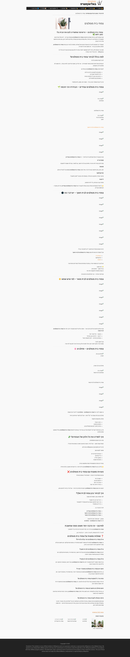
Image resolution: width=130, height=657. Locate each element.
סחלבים (85, 621)
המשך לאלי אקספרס (98, 612)
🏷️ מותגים (64, 8)
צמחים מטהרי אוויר (97, 628)
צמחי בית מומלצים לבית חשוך (95, 127)
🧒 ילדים (83, 8)
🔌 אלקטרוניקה (54, 8)
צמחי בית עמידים (59, 621)
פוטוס (99, 259)
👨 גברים (92, 8)
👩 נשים (100, 8)
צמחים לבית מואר (71, 621)
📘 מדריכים (35, 8)
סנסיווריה (98, 255)
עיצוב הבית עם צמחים (92, 13)
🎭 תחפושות (74, 8)
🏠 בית (44, 8)
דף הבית (101, 13)
